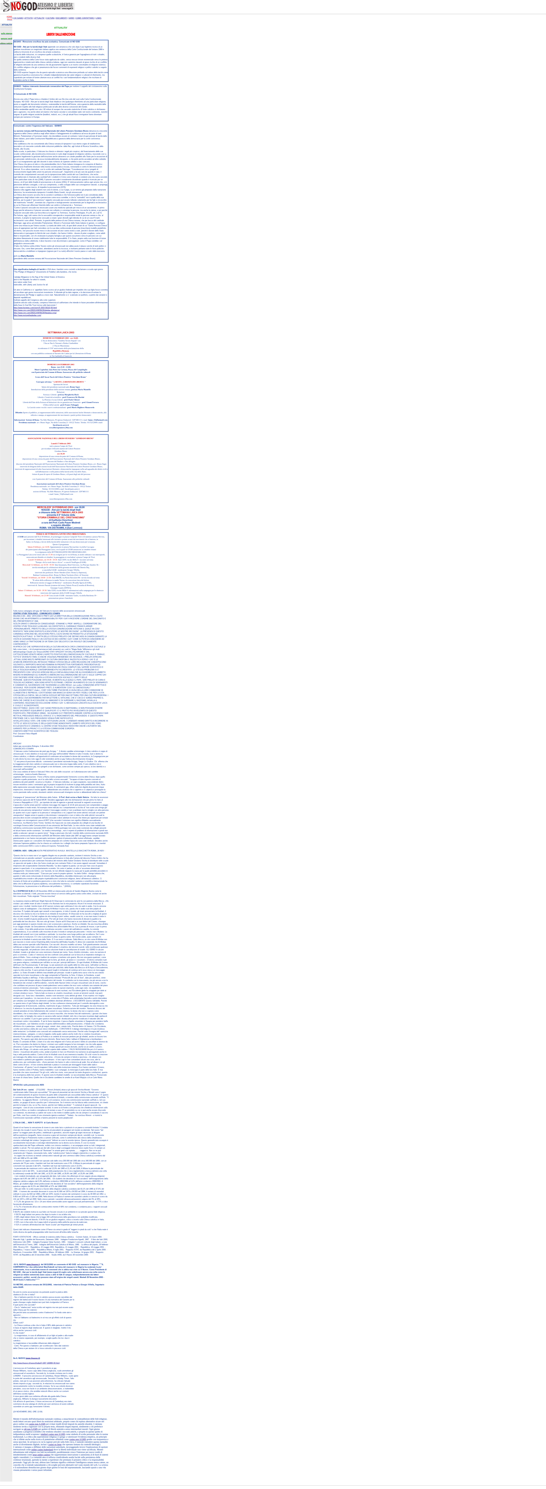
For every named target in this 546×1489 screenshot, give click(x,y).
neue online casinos (41, 1454)
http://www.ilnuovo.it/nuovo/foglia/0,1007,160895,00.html (36, 1363)
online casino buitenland (42, 1449)
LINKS (98, 18)
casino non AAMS (37, 1424)
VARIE (71, 18)
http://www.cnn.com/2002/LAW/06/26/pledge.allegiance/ (37, 310)
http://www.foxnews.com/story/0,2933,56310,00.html (35, 308)
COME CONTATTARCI (85, 18)
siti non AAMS (31, 1429)
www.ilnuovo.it (32, 1358)
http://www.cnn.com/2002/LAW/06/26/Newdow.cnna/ (35, 313)
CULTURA (50, 18)
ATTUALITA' (39, 18)
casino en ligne (55, 1444)
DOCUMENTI (61, 18)
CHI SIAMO (18, 18)
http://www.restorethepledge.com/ (27, 315)
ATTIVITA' (29, 18)
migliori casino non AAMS (53, 1434)
